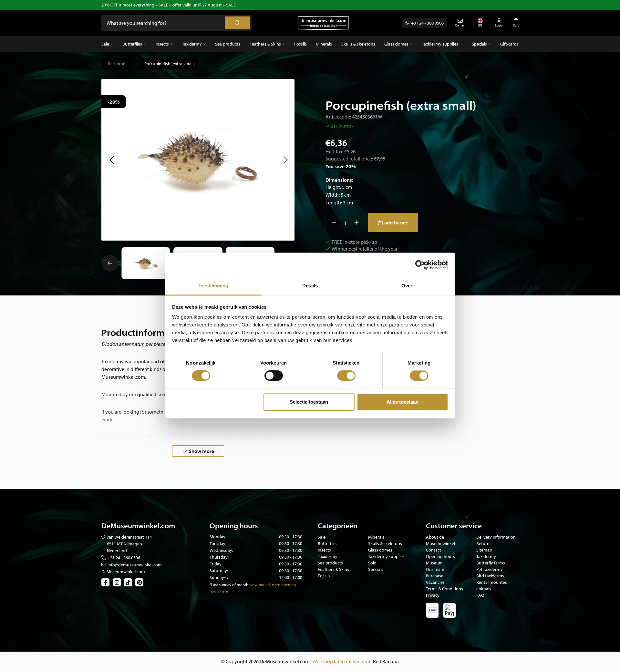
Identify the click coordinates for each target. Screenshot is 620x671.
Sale (105, 44)
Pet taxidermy (489, 569)
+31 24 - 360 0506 (427, 23)
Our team (435, 569)
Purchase (434, 576)
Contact (433, 550)
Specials (479, 44)
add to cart (396, 222)
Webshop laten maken (337, 661)
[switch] (273, 376)
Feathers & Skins (265, 44)
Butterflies (132, 44)
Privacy (432, 595)
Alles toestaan (402, 402)
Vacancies (435, 582)
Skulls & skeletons (358, 44)
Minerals (324, 44)
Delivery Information (496, 537)
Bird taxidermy (490, 576)
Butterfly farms (490, 563)
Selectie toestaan (309, 402)
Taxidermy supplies (440, 44)
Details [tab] (310, 285)
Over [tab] (406, 285)
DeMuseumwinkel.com (123, 571)
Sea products (227, 44)
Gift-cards (509, 44)
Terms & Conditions (444, 589)
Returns (483, 543)
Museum (434, 563)
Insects (162, 44)
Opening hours (440, 556)
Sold (372, 563)
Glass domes (396, 44)
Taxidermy (192, 44)
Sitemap (484, 550)
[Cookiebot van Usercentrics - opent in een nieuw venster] (420, 265)
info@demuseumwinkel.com (135, 565)
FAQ (480, 595)
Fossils (300, 44)
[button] (111, 160)
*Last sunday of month (229, 584)
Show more (201, 451)
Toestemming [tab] (213, 285)
